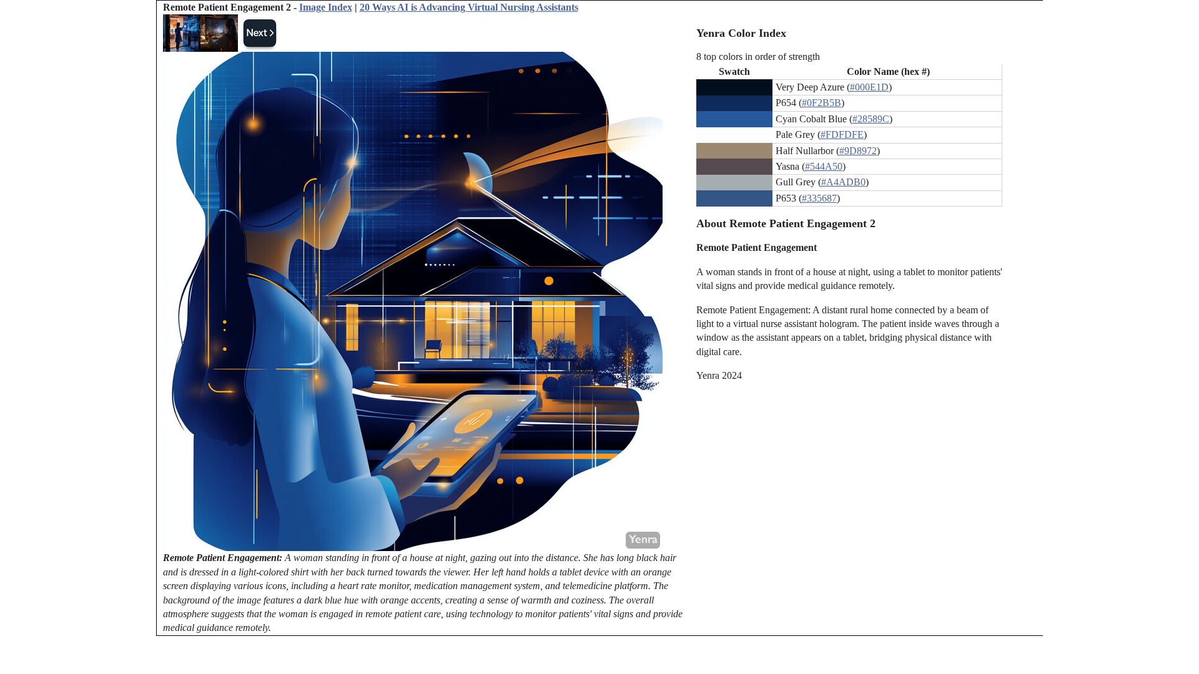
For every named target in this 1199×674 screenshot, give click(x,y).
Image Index (325, 7)
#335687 (819, 198)
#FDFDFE (842, 134)
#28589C (870, 119)
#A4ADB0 (843, 182)
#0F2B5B (821, 102)
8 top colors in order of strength (758, 56)
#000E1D (869, 87)
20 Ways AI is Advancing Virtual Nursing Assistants (469, 7)
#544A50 (823, 166)
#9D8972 (858, 150)
